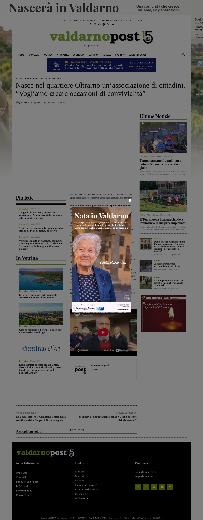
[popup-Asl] (101, 311)
